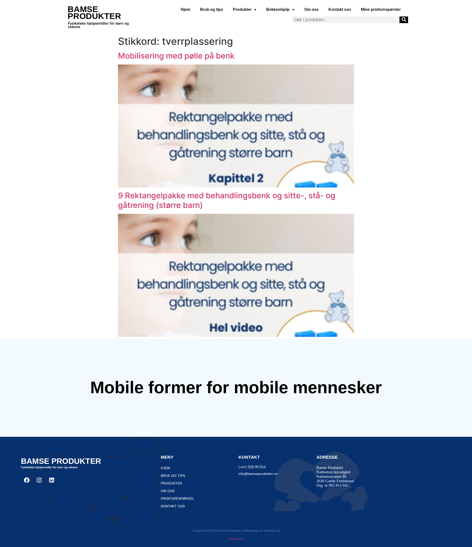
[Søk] (403, 19)
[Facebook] (26, 480)
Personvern (236, 539)
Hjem (185, 9)
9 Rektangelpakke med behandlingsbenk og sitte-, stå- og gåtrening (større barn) (226, 200)
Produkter (242, 9)
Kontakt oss (339, 9)
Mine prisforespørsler (381, 9)
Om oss (311, 9)
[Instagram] (39, 480)
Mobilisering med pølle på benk (176, 56)
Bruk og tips (211, 9)
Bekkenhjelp (278, 9)
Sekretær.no (272, 530)
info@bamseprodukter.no (258, 474)
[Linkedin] (51, 480)
